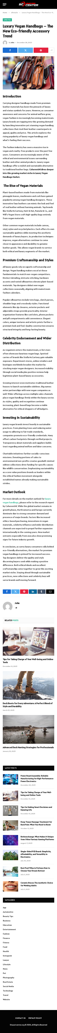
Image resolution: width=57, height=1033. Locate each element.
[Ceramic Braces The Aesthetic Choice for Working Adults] (10, 886)
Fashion (6, 934)
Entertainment (9, 929)
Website (6, 999)
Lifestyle (7, 20)
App (4, 907)
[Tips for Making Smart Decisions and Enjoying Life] (10, 810)
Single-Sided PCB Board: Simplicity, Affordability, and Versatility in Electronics (36, 854)
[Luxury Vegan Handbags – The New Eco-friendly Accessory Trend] (28, 72)
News (5, 969)
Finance (6, 938)
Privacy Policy (35, 1018)
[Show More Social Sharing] (51, 50)
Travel (5, 995)
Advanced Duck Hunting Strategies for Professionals (28, 747)
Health (6, 951)
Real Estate (8, 982)
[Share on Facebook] (10, 50)
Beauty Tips (8, 916)
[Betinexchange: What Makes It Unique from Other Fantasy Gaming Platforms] (10, 840)
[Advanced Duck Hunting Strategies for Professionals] (28, 729)
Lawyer (6, 960)
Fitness (6, 942)
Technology (8, 990)
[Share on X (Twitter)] (25, 50)
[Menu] (4, 4)
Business (6, 920)
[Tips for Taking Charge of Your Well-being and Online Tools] (28, 641)
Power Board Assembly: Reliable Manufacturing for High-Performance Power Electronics (37, 778)
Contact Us (20, 1018)
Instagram (7, 955)
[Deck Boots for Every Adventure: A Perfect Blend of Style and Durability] (28, 685)
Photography (8, 977)
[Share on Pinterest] (41, 50)
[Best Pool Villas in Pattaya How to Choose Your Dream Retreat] (10, 871)
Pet (4, 973)
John (12, 42)
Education (7, 925)
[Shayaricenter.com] (28, 4)
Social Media (8, 986)
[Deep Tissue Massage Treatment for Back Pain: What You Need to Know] (10, 825)
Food (5, 947)
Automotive (8, 912)
